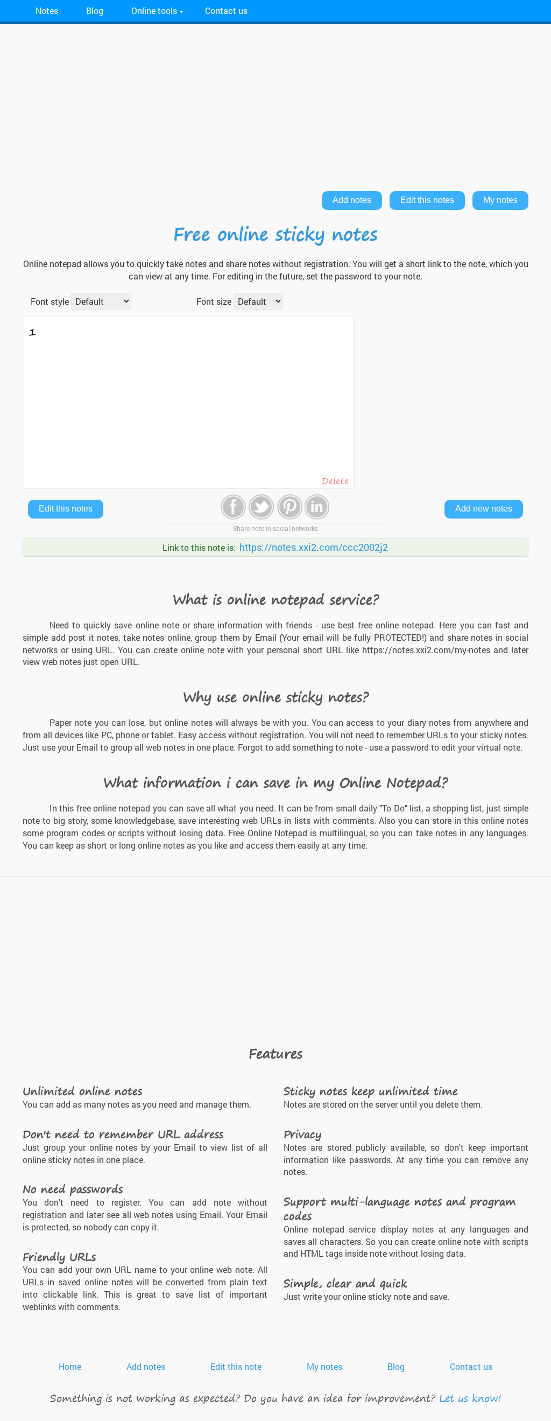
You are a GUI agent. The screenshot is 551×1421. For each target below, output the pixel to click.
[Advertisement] (275, 105)
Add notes (352, 200)
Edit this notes (427, 200)
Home (70, 1366)
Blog (94, 10)
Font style (50, 301)
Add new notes (483, 508)
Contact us (226, 10)
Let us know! (470, 1398)
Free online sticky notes (275, 234)
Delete (335, 480)
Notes (47, 10)
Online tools (154, 10)
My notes (500, 200)
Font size (213, 301)
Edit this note (236, 1366)
